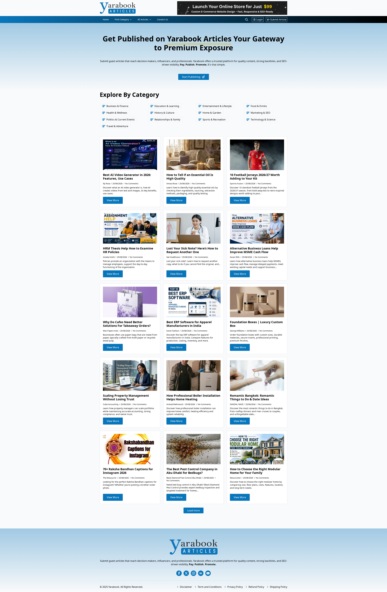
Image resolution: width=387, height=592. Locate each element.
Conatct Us (162, 19)
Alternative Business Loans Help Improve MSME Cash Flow (254, 250)
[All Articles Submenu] (151, 19)
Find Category (122, 19)
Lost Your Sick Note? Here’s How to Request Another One (192, 250)
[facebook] (179, 573)
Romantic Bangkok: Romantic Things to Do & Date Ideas (252, 397)
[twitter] (186, 573)
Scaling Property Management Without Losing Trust (126, 397)
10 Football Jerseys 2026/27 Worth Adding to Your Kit (255, 176)
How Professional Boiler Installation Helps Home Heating (193, 397)
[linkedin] (200, 573)
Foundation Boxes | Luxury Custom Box (256, 324)
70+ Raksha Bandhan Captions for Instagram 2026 (128, 471)
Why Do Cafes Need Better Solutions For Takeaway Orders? (127, 324)
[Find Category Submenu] (132, 19)
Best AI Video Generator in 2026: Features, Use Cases (127, 176)
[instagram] (193, 573)
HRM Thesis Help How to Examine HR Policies (128, 250)
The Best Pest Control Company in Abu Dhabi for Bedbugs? (191, 471)
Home (106, 19)
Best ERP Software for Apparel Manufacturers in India (189, 324)
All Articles (143, 19)
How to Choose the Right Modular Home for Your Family (255, 471)
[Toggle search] (247, 19)
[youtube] (208, 573)
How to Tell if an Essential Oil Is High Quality (189, 176)
